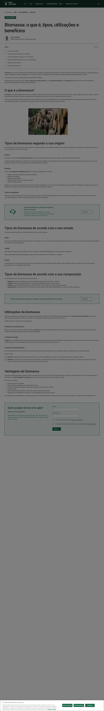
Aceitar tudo (90, 705)
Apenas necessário (67, 705)
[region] (52, 705)
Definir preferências (78, 705)
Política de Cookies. (52, 709)
